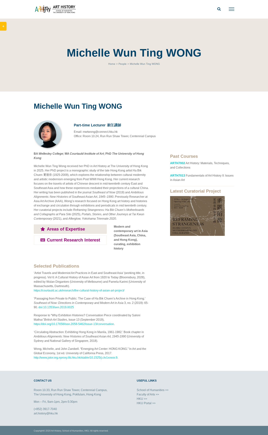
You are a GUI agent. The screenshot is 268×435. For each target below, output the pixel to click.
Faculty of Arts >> (148, 394)
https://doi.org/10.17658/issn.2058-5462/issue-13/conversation (74, 324)
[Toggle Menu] (231, 9)
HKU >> (142, 398)
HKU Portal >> (146, 403)
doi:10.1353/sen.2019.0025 (56, 307)
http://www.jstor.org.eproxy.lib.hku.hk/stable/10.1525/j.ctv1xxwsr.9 (75, 357)
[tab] (70, 229)
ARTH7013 (177, 175)
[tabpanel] (131, 239)
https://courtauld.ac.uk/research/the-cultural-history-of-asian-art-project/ (79, 290)
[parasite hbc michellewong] (197, 197)
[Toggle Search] (219, 9)
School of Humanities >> (152, 390)
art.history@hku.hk (46, 413)
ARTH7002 (177, 163)
